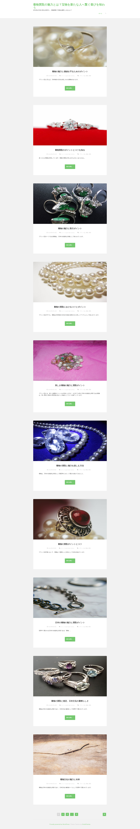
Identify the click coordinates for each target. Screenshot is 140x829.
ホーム (100, 13)
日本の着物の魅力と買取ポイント (70, 622)
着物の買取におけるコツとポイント (70, 307)
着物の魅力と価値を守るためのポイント (70, 71)
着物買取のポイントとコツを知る (70, 150)
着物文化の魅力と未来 (70, 779)
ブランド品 (82, 75)
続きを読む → (70, 88)
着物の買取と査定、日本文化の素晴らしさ (70, 701)
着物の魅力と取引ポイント (70, 228)
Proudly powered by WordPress (59, 824)
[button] (106, 13)
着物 (87, 75)
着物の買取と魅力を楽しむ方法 (70, 466)
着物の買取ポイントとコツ (70, 544)
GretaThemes (86, 824)
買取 (90, 75)
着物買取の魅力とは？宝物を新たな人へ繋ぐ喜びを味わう (69, 6)
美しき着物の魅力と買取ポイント (70, 385)
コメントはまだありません (68, 75)
